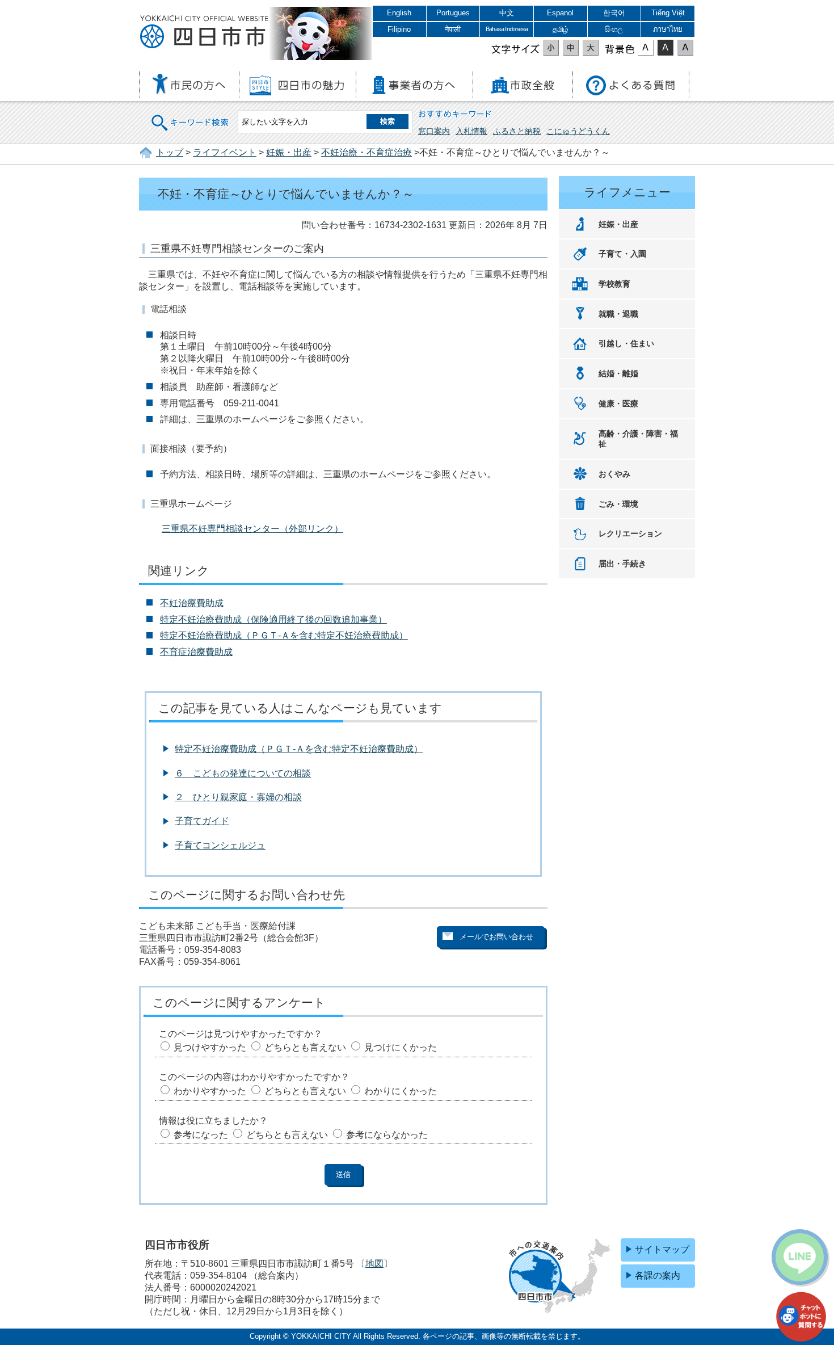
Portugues (453, 13)
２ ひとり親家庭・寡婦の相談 (238, 797)
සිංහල (614, 29)
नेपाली (453, 29)
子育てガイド (202, 821)
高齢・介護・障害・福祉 (638, 439)
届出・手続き (622, 563)
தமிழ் (560, 29)
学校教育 (614, 283)
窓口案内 (434, 131)
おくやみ (614, 473)
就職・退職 (618, 313)
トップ (169, 152)
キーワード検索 (190, 115)
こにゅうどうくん (578, 131)
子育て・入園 (622, 253)
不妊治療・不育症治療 (366, 152)
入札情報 (471, 131)
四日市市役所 (204, 32)
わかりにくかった (400, 1091)
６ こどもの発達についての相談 (243, 773)
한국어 (614, 13)
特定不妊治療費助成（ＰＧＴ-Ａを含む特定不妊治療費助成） (284, 635)
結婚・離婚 (618, 373)
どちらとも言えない (305, 1047)
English (399, 13)
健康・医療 (618, 403)
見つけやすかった (210, 1047)
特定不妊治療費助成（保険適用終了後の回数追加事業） (273, 619)
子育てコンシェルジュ (220, 845)
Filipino (399, 29)
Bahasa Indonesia (507, 29)
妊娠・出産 (288, 152)
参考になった (201, 1135)
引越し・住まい (626, 343)
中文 (506, 13)
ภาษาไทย (668, 29)
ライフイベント (224, 152)
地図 (374, 1263)
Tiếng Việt (668, 13)
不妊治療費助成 (192, 603)
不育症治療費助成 (196, 652)
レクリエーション (630, 533)
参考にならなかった (387, 1135)
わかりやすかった (210, 1091)
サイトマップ (662, 1249)
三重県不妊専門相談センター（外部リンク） (252, 528)
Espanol (560, 13)
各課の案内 (657, 1275)
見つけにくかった (400, 1047)
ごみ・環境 (618, 503)
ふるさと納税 (517, 131)
